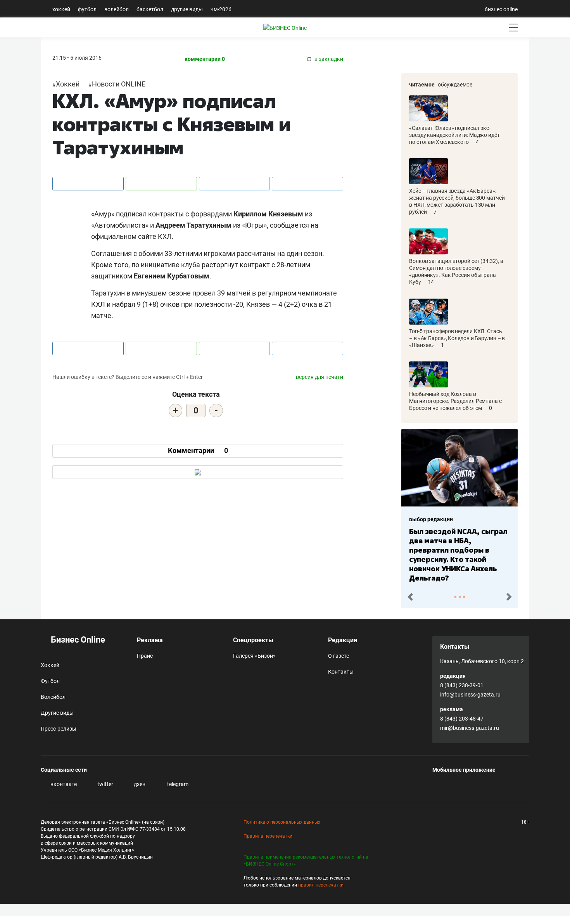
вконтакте (63, 784)
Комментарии (198, 450)
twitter (104, 784)
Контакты (341, 672)
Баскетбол (149, 9)
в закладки (328, 59)
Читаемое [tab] (422, 84)
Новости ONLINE (118, 84)
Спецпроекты (253, 640)
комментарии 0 (205, 59)
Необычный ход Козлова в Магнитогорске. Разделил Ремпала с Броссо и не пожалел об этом (455, 401)
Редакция (342, 640)
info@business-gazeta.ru (470, 694)
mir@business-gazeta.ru (469, 728)
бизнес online (501, 9)
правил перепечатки (321, 885)
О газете (338, 656)
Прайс (145, 656)
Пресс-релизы (58, 729)
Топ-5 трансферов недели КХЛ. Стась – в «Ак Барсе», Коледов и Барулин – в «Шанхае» (457, 338)
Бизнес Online (77, 640)
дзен (139, 784)
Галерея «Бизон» (254, 656)
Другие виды (187, 9)
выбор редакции (431, 519)
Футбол (87, 9)
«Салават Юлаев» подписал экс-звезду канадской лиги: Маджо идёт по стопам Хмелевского (454, 135)
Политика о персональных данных (282, 822)
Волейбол (116, 9)
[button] (410, 597)
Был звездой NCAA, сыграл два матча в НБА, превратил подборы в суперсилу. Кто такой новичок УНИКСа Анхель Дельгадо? (458, 554)
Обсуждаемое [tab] (455, 84)
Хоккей (61, 9)
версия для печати (319, 377)
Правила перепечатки (268, 836)
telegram (177, 784)
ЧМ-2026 (221, 9)
